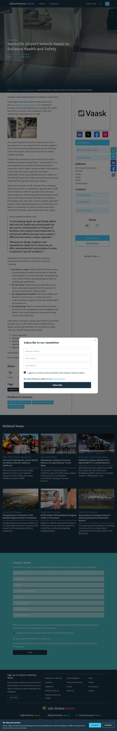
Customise (108, 725)
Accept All (95, 725)
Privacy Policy (59, 379)
